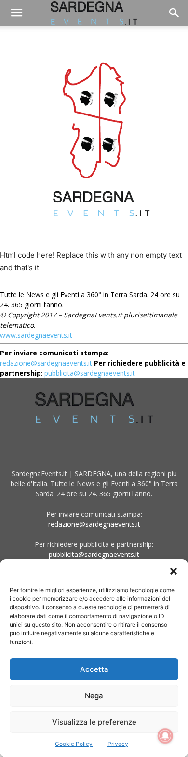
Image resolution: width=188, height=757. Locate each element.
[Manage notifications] (165, 736)
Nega (94, 695)
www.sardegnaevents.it (36, 335)
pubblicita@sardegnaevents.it (94, 554)
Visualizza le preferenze (94, 722)
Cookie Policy (74, 743)
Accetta (94, 669)
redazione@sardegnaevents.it (94, 524)
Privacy (117, 743)
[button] (173, 571)
